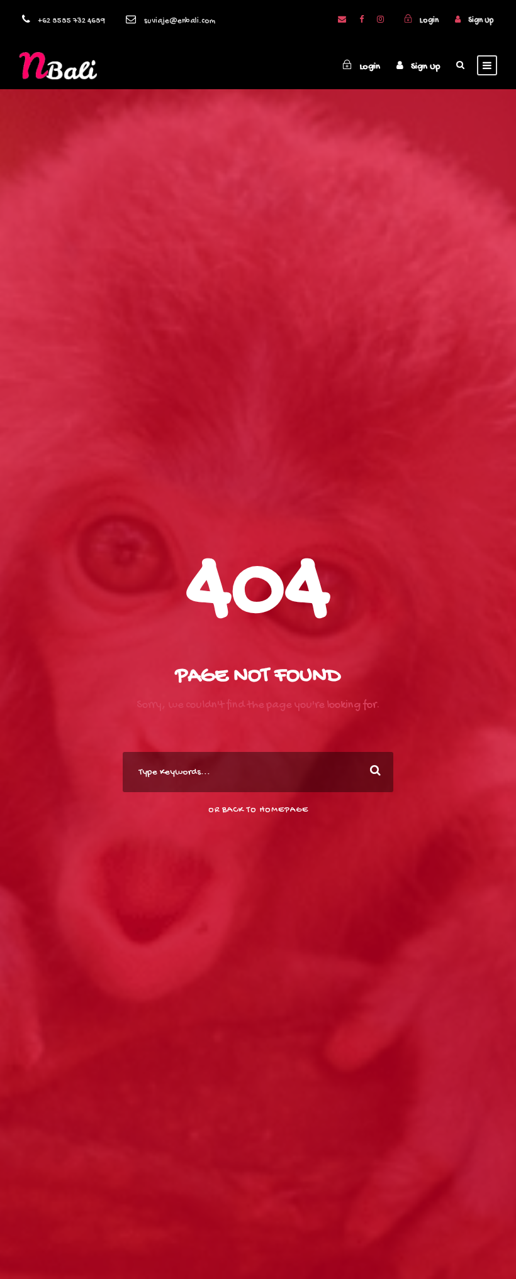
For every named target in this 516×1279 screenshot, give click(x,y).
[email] (342, 20)
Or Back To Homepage (258, 810)
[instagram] (380, 20)
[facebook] (361, 20)
